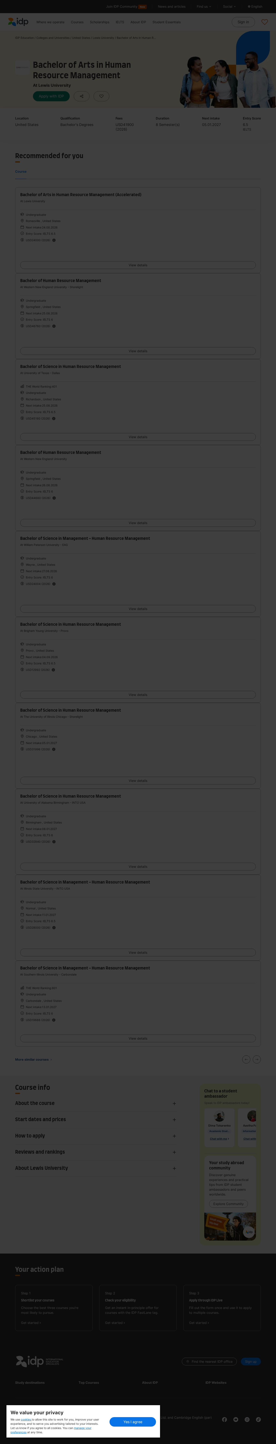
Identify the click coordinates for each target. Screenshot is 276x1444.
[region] (83, 1421)
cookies (26, 1419)
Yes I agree (132, 1422)
